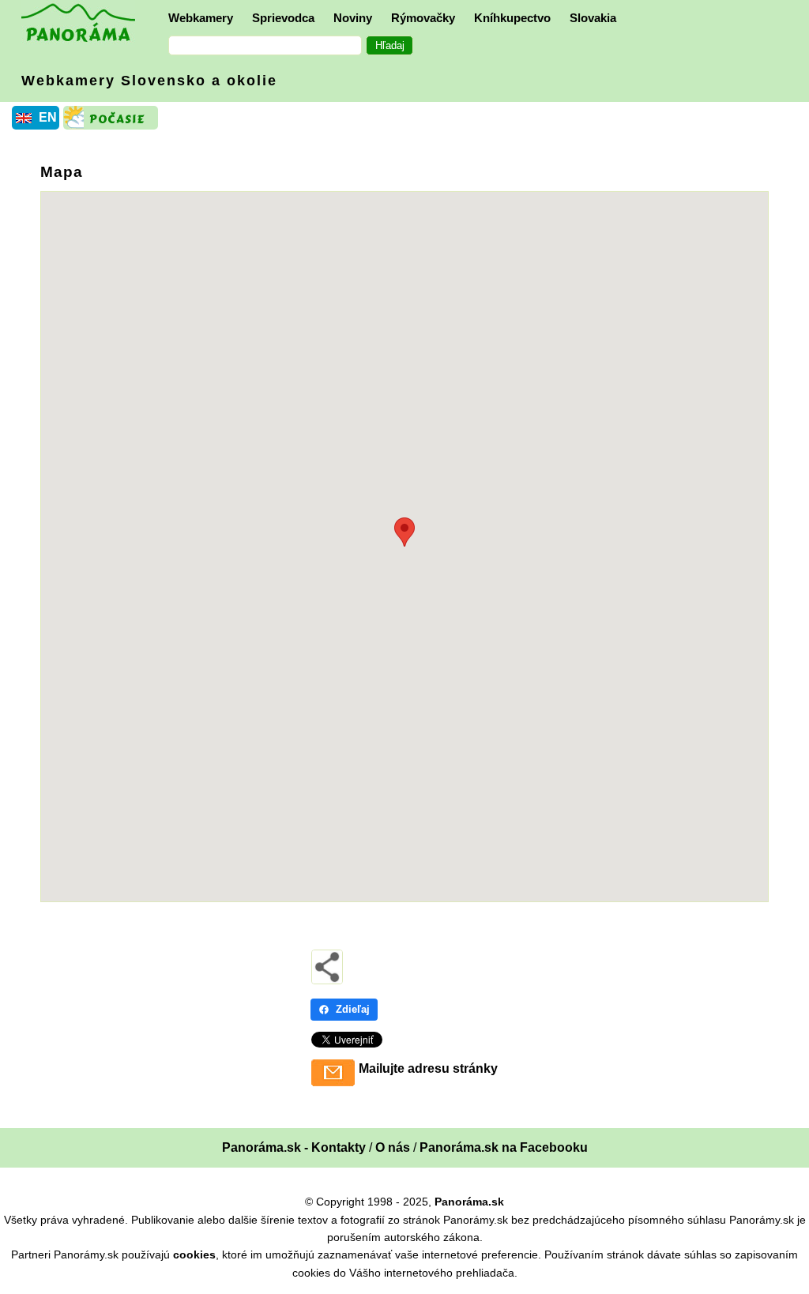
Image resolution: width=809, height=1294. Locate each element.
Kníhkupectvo (512, 17)
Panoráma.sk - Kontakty (294, 1147)
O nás (392, 1147)
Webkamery (200, 17)
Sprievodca (283, 17)
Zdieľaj (353, 1009)
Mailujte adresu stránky (428, 1068)
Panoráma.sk (469, 1201)
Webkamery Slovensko (149, 80)
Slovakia (593, 17)
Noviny (352, 17)
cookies (194, 1254)
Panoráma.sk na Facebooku (504, 1147)
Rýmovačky (423, 17)
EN (48, 117)
